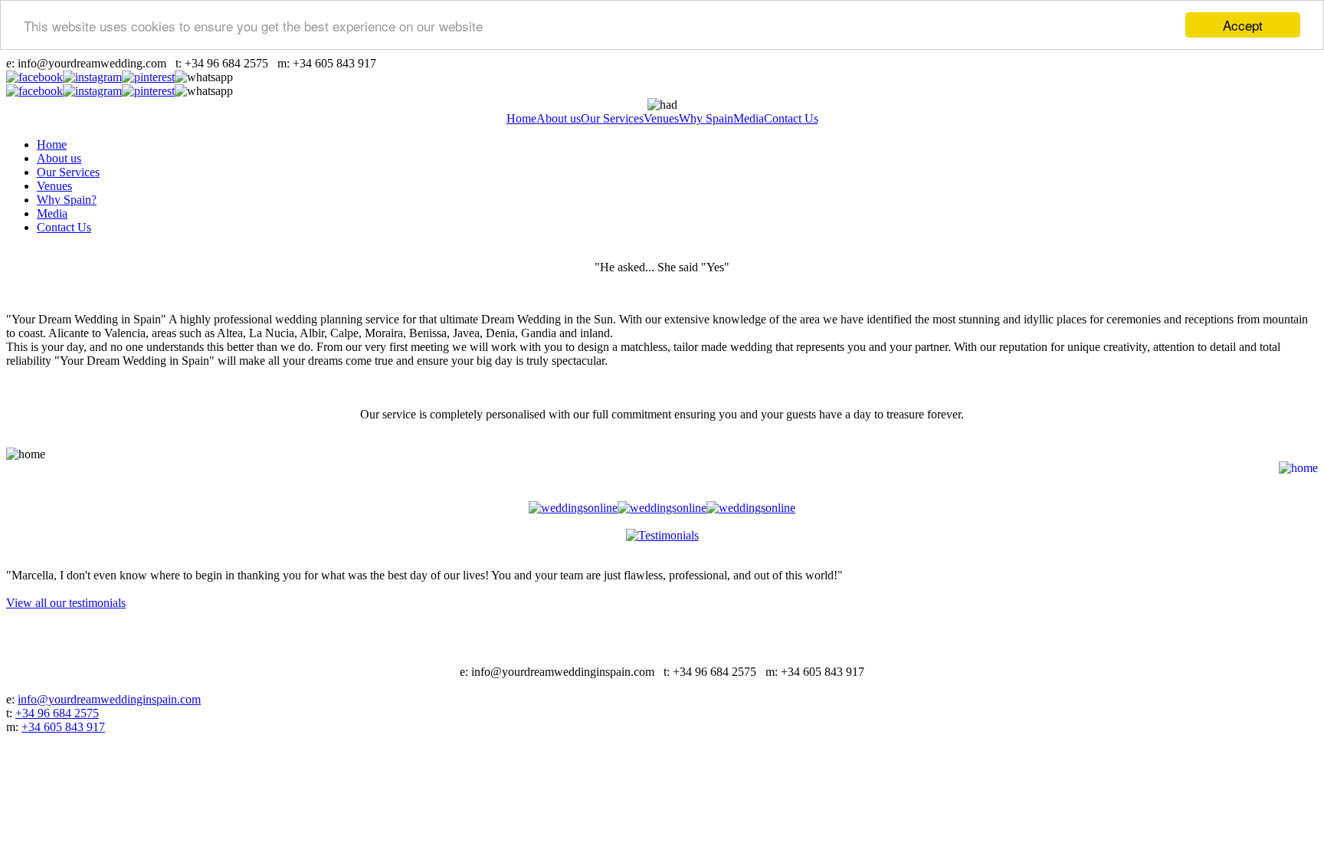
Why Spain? (67, 199)
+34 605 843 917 (63, 726)
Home (521, 118)
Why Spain (706, 118)
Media (748, 118)
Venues (661, 118)
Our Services (612, 118)
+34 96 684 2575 (57, 713)
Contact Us (791, 118)
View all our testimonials (66, 602)
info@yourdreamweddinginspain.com (109, 699)
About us (558, 118)
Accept (1243, 24)
